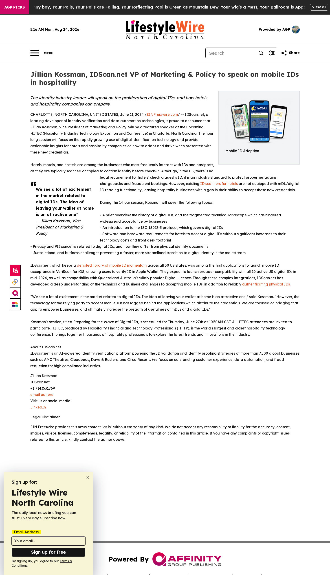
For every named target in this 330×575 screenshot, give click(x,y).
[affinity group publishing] (15, 293)
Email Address (26, 532)
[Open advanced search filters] (271, 53)
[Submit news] (15, 270)
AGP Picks (14, 7)
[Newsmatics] (15, 304)
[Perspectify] (15, 282)
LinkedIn (38, 407)
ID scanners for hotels (219, 183)
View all (319, 7)
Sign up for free (48, 552)
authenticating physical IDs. (266, 284)
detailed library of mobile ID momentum (112, 265)
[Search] (260, 53)
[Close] (88, 477)
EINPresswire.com (162, 114)
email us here (41, 394)
